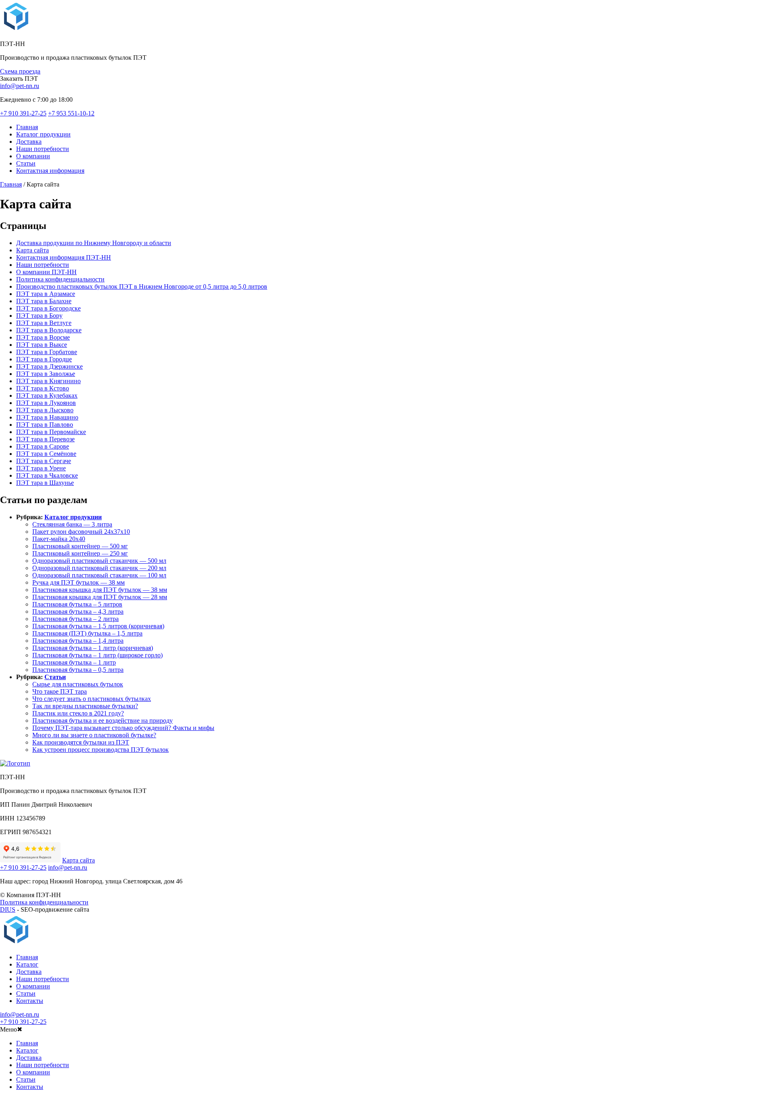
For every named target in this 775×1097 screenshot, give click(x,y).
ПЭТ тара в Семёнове (46, 453)
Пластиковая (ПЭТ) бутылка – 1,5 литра (87, 633)
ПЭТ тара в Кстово (42, 388)
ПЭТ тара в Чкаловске (47, 475)
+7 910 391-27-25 (23, 113)
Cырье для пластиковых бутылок (77, 684)
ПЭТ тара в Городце (44, 359)
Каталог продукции (43, 134)
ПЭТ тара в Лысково (44, 410)
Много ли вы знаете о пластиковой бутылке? (94, 735)
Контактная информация (50, 170)
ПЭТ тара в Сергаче (43, 460)
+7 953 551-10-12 (71, 113)
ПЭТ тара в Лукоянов (46, 402)
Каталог (27, 964)
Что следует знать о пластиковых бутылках (91, 698)
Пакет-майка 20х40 (58, 538)
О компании (33, 156)
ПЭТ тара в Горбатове (46, 351)
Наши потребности (42, 148)
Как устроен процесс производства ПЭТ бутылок (100, 749)
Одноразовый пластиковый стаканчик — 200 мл (99, 567)
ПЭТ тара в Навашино (47, 417)
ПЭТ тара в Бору (39, 315)
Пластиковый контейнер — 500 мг (80, 546)
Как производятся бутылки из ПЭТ (80, 742)
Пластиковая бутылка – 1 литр (74, 662)
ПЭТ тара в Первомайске (51, 431)
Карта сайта (32, 250)
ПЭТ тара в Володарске (49, 330)
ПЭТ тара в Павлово (44, 424)
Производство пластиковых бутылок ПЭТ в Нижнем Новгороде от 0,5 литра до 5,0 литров (141, 286)
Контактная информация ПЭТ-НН (63, 257)
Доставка (29, 141)
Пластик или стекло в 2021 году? (78, 713)
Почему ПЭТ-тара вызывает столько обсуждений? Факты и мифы (123, 727)
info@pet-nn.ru (19, 85)
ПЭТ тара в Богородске (48, 308)
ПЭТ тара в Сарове (42, 446)
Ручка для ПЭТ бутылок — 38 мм (78, 582)
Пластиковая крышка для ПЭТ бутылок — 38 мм (99, 589)
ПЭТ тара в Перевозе (45, 439)
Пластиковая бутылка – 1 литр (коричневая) (92, 647)
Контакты (29, 1000)
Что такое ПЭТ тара (59, 691)
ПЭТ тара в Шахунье (45, 482)
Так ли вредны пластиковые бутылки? (85, 706)
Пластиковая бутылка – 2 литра (75, 618)
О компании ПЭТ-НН (46, 271)
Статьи (26, 163)
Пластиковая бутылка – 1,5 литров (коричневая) (98, 626)
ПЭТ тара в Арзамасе (45, 293)
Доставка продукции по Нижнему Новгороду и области (93, 242)
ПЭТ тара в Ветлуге (43, 322)
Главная (27, 127)
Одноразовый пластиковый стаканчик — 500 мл (99, 560)
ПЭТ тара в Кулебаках (47, 395)
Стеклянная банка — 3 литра (72, 524)
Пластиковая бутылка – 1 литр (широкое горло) (97, 655)
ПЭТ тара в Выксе (41, 344)
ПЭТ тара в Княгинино (48, 381)
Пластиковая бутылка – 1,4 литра (78, 640)
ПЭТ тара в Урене (41, 468)
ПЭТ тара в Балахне (43, 301)
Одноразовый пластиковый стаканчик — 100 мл (99, 575)
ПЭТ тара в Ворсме (43, 337)
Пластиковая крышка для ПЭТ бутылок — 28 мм (99, 597)
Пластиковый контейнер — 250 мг (80, 553)
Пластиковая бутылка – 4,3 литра (78, 611)
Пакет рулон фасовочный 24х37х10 (81, 531)
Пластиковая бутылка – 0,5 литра (78, 669)
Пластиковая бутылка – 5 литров (77, 604)
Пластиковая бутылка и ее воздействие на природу (102, 720)
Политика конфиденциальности (60, 279)
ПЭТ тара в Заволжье (45, 373)
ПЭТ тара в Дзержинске (49, 366)
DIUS (7, 909)
